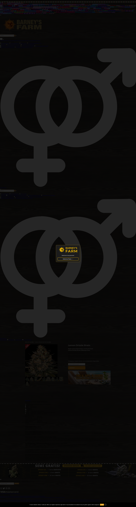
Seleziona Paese (67, 259)
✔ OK (102, 504)
